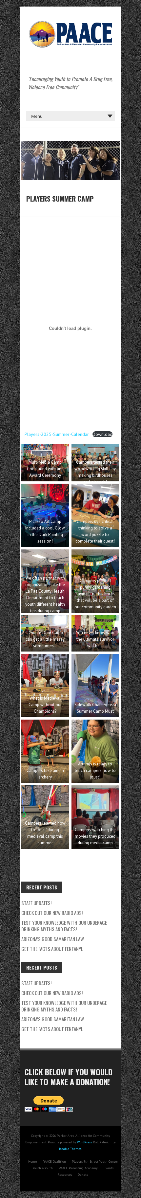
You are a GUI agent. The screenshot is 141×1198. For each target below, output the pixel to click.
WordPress (84, 1142)
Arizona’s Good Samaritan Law (52, 938)
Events (108, 1168)
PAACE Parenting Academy (78, 1168)
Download (102, 434)
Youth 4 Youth (43, 1168)
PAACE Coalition (54, 1161)
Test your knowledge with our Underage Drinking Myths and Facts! (64, 926)
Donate (83, 1174)
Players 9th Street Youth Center (95, 1161)
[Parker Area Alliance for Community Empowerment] (70, 23)
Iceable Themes (70, 1149)
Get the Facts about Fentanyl (52, 948)
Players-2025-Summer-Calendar (57, 434)
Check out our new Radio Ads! (52, 912)
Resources (65, 1174)
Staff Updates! (36, 902)
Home (32, 1161)
